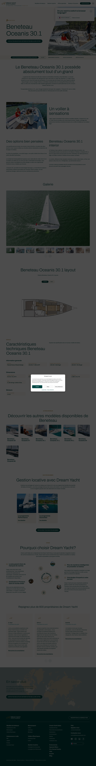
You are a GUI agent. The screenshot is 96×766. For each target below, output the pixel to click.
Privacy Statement (50, 389)
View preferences (59, 386)
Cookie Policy (44, 389)
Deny (48, 386)
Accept (37, 386)
